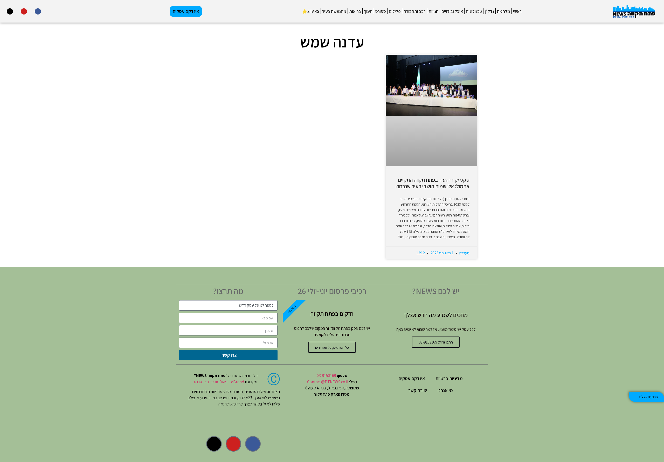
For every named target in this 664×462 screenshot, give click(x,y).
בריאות (355, 11)
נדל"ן (489, 11)
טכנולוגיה (474, 11)
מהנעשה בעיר (334, 11)
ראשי (517, 11)
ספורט (380, 11)
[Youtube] (24, 11)
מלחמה (503, 11)
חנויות (433, 11)
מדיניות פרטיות (449, 378)
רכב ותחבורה (415, 11)
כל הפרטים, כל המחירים (332, 347)
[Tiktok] (10, 11)
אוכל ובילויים (452, 11)
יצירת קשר (417, 390)
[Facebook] (38, 11)
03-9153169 (326, 375)
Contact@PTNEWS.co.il (327, 381)
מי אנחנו (445, 390)
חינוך (368, 11)
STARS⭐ (310, 11)
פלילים (395, 11)
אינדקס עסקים (412, 378)
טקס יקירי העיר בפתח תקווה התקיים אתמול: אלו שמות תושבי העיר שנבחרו (432, 183)
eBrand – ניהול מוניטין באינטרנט (219, 381)
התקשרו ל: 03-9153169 (436, 342)
